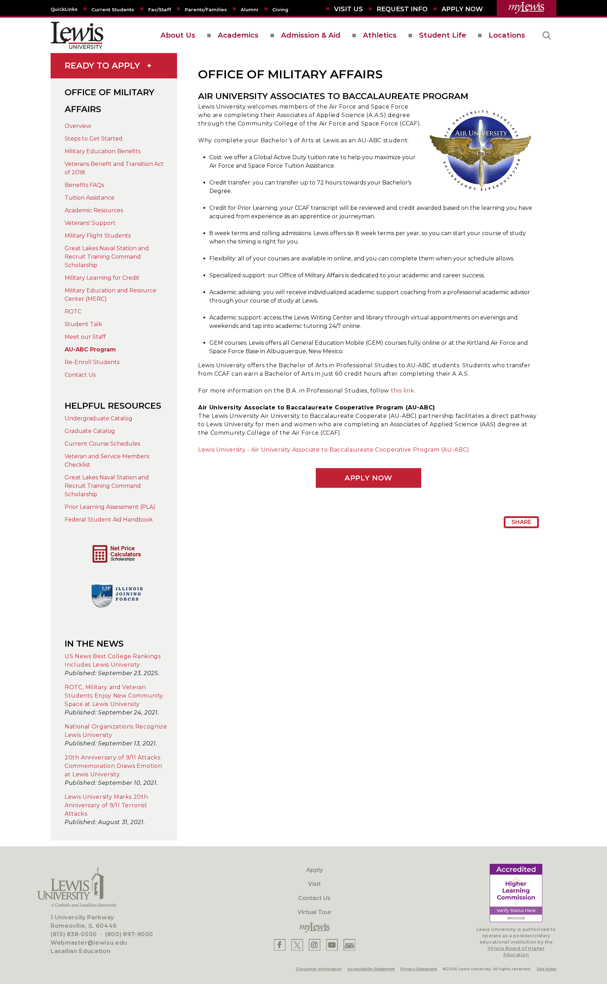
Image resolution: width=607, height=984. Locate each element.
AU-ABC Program (90, 349)
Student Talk (83, 324)
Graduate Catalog (90, 431)
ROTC (73, 311)
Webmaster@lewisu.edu (89, 942)
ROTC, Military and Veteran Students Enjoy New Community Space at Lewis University (114, 695)
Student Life (442, 35)
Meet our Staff (85, 337)
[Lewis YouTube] (332, 945)
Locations (507, 35)
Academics (238, 35)
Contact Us (80, 374)
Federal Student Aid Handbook (109, 519)
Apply (314, 870)
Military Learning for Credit (102, 277)
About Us (178, 35)
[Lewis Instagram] (314, 945)
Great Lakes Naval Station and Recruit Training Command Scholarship (107, 256)
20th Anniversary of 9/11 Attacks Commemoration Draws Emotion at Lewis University (113, 766)
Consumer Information (319, 968)
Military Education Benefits (103, 151)
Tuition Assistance (90, 197)
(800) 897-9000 (129, 934)
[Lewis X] (297, 945)
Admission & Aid (310, 35)
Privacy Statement (418, 968)
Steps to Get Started (94, 138)
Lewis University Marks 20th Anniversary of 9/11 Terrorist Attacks (106, 805)
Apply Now (368, 478)
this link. (403, 390)
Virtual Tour (315, 912)
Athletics (380, 35)
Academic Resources (94, 210)
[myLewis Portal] (526, 7)
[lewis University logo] (77, 35)
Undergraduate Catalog (98, 418)
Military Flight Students (98, 235)
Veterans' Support (90, 223)
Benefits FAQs (84, 185)
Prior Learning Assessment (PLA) (110, 507)
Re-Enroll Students (92, 362)
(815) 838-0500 (74, 934)
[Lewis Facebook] (280, 945)
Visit (314, 884)
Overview (78, 126)
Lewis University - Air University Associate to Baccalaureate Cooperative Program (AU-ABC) (333, 449)
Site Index (546, 968)
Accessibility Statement (371, 968)
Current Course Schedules (102, 443)
